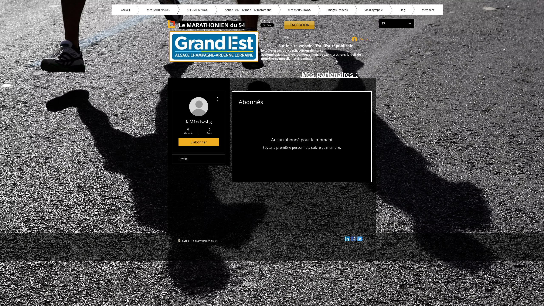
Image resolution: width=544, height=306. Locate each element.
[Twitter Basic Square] (359, 239)
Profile (183, 159)
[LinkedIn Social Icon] (347, 239)
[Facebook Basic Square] (353, 239)
